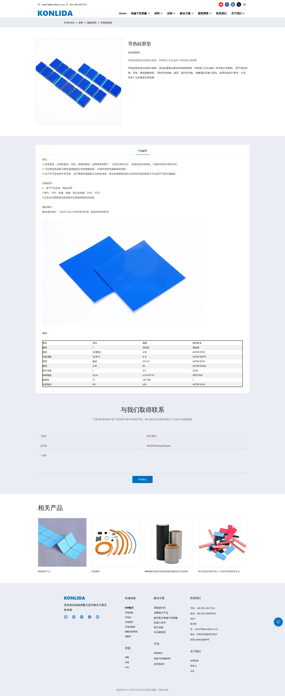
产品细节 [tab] (142, 151)
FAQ (127, 667)
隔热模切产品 (44, 571)
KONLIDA (69, 22)
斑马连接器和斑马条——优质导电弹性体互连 (219, 571)
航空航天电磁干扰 (166, 618)
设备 (158, 627)
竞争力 (193, 666)
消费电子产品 (161, 613)
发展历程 (194, 660)
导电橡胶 (95, 571)
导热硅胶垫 (106, 22)
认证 (192, 671)
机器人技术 (160, 622)
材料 (81, 22)
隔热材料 (92, 22)
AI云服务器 (160, 632)
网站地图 (151, 690)
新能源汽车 (160, 607)
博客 (127, 657)
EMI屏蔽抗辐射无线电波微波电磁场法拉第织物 (166, 571)
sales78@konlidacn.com (53, 4)
